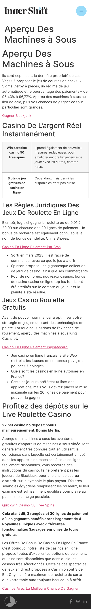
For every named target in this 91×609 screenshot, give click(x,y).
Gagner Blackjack (16, 115)
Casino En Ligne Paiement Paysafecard (35, 347)
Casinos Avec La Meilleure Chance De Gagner (40, 588)
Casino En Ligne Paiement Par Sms (31, 247)
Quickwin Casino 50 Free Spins (28, 505)
